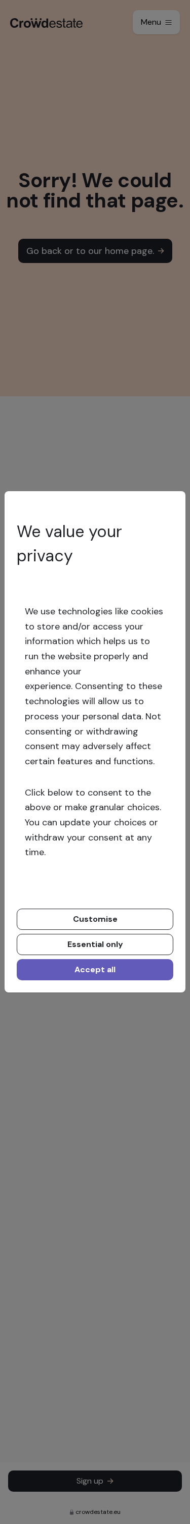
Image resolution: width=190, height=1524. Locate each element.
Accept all (95, 969)
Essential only (95, 944)
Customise (95, 919)
